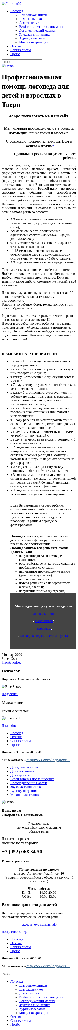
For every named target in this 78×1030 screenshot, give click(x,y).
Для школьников (31, 19)
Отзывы (16, 46)
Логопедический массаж (37, 30)
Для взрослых (29, 23)
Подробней (10, 694)
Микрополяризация (33, 42)
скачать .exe (30, 924)
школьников (44, 621)
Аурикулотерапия (32, 38)
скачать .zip (48, 924)
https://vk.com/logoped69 (48, 760)
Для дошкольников (33, 15)
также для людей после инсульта (44, 636)
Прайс (15, 54)
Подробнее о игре (15, 932)
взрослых (44, 628)
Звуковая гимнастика (34, 34)
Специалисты (20, 50)
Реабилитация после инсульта (41, 26)
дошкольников (44, 613)
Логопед (16, 11)
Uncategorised (11, 662)
